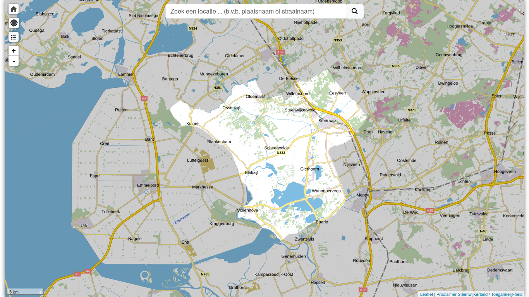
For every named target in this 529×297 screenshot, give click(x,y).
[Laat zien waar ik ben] (14, 23)
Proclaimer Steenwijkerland (462, 294)
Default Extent (14, 9)
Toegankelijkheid (506, 294)
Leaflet (426, 294)
